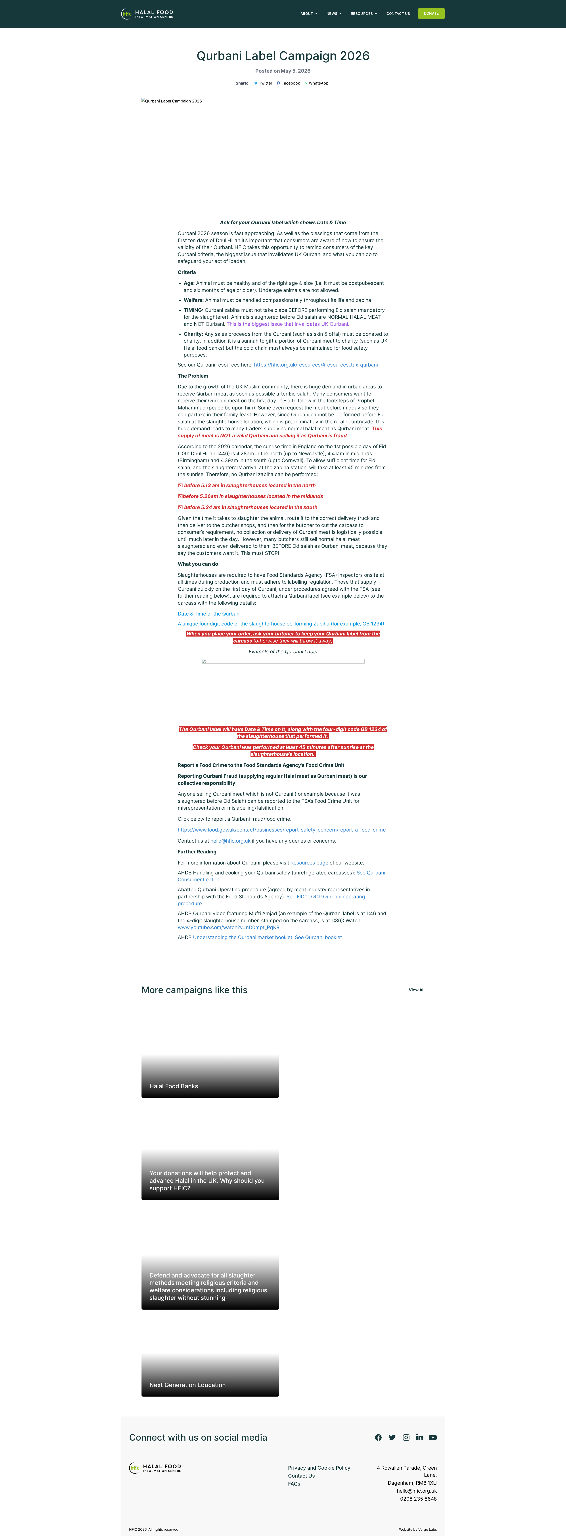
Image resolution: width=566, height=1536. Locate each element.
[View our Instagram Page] (406, 1437)
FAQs (294, 1484)
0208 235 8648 (418, 1499)
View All (416, 990)
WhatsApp (318, 83)
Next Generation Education (187, 1385)
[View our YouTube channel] (433, 1437)
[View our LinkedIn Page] (419, 1437)
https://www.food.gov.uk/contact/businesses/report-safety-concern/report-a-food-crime (282, 830)
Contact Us (301, 1476)
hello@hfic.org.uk (230, 841)
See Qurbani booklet (318, 937)
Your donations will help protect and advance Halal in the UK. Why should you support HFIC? (207, 1180)
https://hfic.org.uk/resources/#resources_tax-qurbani (316, 365)
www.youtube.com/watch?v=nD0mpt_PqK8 (228, 927)
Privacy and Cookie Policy (319, 1468)
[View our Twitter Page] (392, 1437)
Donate (431, 13)
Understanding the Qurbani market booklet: (243, 937)
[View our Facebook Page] (378, 1437)
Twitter (265, 83)
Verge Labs (427, 1529)
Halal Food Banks (173, 1086)
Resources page (309, 863)
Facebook (290, 83)
